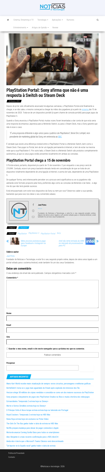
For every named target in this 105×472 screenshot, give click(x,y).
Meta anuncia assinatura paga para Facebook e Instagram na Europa (33, 243)
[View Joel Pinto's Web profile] (33, 211)
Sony (59, 233)
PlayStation (22, 233)
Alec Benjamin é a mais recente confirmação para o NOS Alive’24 (32, 437)
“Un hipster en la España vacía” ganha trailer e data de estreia (30, 446)
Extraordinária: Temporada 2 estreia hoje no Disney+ (27, 401)
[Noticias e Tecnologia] (8, 20)
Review (55, 27)
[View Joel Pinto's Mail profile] (33, 217)
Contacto (11, 457)
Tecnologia (42, 20)
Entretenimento (20, 27)
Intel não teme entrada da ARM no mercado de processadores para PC (71, 243)
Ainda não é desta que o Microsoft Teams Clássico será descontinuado (35, 441)
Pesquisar (10, 363)
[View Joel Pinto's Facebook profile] (33, 205)
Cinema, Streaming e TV (23, 20)
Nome (8, 313)
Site (8, 337)
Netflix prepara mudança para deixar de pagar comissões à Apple (32, 428)
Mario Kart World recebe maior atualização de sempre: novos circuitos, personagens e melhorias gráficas (48, 383)
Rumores (70, 20)
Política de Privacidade (16, 453)
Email (8, 325)
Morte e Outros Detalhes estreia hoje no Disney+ (26, 406)
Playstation (23, 227)
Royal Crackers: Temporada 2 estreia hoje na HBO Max (28, 414)
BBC (60, 136)
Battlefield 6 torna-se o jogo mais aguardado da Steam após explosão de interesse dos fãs (43, 388)
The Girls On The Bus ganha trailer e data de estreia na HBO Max (32, 423)
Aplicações (57, 20)
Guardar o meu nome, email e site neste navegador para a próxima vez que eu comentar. (47, 348)
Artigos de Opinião (39, 27)
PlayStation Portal (48, 233)
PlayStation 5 (33, 233)
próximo (85, 109)
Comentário (12, 277)
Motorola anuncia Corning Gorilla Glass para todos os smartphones (32, 432)
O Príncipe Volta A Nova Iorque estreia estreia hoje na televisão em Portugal (37, 410)
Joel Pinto (10, 256)
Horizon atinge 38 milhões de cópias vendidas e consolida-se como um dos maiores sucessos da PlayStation (50, 392)
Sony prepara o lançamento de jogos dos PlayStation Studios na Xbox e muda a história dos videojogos (48, 397)
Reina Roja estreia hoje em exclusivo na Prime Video (27, 419)
